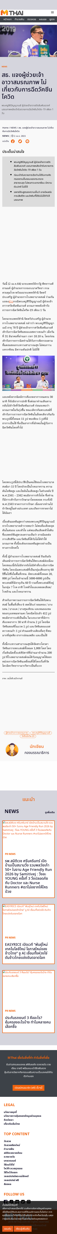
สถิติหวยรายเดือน (13, 1153)
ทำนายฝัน (19, 19)
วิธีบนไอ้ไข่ (9, 1165)
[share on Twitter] (20, 141)
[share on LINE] (27, 141)
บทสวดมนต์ (10, 1161)
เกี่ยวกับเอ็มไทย (12, 1124)
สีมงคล (7, 1184)
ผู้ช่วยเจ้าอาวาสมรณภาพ (17, 733)
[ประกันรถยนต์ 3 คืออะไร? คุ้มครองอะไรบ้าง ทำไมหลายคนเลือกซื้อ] (28, 989)
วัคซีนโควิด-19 (28, 736)
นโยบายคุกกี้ (10, 1112)
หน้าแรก (7, 19)
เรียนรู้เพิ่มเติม (23, 1229)
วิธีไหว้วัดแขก (10, 1172)
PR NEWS (10, 854)
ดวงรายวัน (9, 1157)
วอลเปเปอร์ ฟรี (11, 1180)
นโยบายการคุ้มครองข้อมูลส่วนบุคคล (22, 1116)
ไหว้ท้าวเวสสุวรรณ (13, 1168)
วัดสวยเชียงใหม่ (12, 1145)
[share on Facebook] (13, 141)
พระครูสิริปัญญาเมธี (41, 733)
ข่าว (11, 301)
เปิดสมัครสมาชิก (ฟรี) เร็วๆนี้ (28, 1088)
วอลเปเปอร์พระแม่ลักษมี (16, 1176)
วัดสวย (7, 1141)
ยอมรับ (7, 1229)
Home (5, 127)
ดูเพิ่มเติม (50, 812)
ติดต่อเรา (9, 1120)
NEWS (4, 66)
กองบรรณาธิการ (36, 753)
